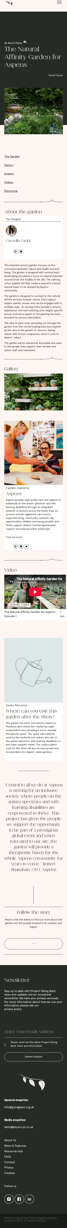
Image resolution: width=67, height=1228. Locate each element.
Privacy (8, 1167)
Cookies (9, 1173)
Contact (9, 1162)
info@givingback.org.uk (19, 1107)
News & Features (15, 1145)
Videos (8, 182)
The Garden (12, 156)
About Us (10, 1140)
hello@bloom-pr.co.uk (18, 1127)
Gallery (9, 165)
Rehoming (10, 191)
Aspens (9, 173)
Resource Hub (13, 1151)
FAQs (7, 1156)
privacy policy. (13, 1009)
